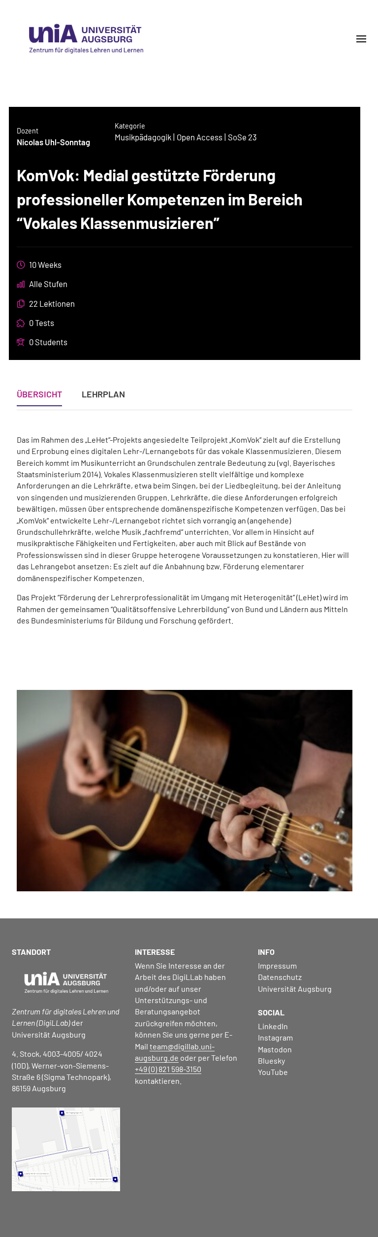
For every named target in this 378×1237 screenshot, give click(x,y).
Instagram (275, 1037)
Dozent (27, 131)
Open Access (199, 137)
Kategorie (130, 126)
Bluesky (271, 1060)
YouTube (273, 1071)
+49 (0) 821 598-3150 (168, 1069)
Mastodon (275, 1049)
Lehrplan (103, 394)
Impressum (277, 965)
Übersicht (39, 394)
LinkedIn (273, 1026)
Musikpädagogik (143, 137)
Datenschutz (280, 976)
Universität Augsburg (295, 988)
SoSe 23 (242, 137)
